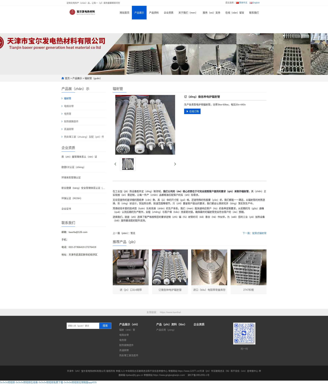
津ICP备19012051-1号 (198, 375)
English (256, 3)
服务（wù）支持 (211, 12)
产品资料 (154, 12)
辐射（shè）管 (127, 329)
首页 (67, 78)
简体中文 (243, 3)
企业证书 (66, 208)
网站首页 (124, 12)
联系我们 (254, 12)
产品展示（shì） (129, 324)
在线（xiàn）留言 (234, 12)
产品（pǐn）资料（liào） (171, 324)
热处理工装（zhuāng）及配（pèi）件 (84, 136)
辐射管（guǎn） (93, 78)
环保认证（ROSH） (72, 198)
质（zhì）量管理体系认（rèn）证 (79, 156)
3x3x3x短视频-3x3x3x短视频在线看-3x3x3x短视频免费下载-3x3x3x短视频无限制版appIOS (48, 382)
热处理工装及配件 (128, 355)
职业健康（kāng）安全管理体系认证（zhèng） (84, 188)
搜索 (105, 325)
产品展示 (139, 12)
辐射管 (67, 98)
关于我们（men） (188, 12)
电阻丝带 (69, 106)
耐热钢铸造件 (71, 121)
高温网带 (69, 129)
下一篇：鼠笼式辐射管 (254, 233)
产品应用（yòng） (166, 329)
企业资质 (168, 12)
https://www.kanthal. (170, 312)
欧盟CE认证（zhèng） (74, 167)
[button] (139, 26)
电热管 (67, 113)
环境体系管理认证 (71, 177)
